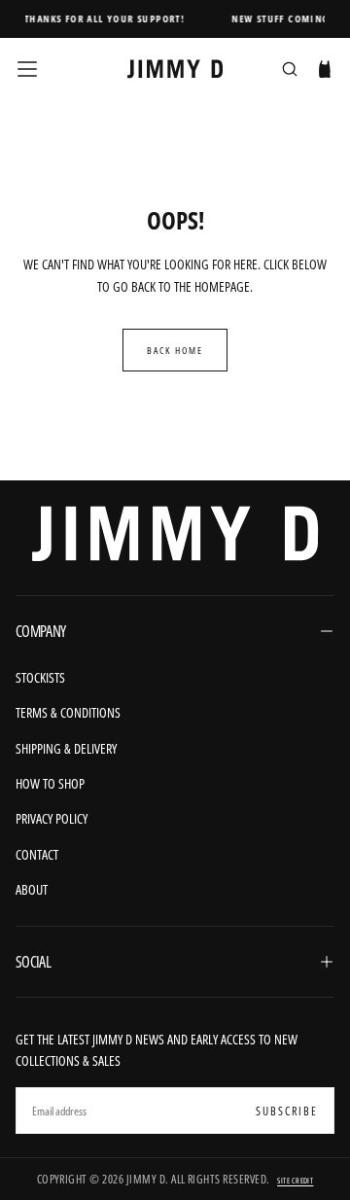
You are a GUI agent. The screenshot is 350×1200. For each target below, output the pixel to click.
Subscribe (287, 1111)
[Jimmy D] (175, 534)
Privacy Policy (52, 818)
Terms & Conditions (68, 712)
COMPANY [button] (41, 631)
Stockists (40, 677)
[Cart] (324, 70)
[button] (27, 69)
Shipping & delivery (66, 748)
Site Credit (295, 1180)
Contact (37, 854)
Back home (175, 350)
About (32, 889)
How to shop (50, 783)
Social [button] (33, 961)
